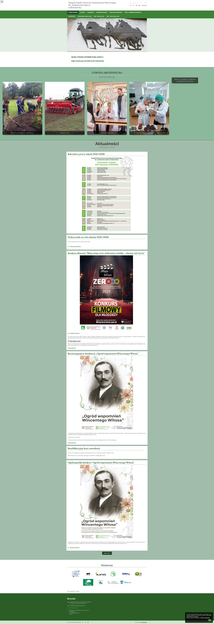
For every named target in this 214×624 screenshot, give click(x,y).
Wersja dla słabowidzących (74, 622)
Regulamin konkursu (74, 333)
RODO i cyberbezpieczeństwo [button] (133, 12)
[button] (136, 5)
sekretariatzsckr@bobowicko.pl (76, 605)
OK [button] (209, 620)
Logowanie (144, 5)
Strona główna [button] (72, 12)
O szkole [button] (82, 12)
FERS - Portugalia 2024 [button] (112, 16)
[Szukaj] (146, 3)
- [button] (86, 622)
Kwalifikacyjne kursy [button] (116, 12)
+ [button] (131, 5)
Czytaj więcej (107, 553)
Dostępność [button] (71, 16)
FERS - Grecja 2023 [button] (99, 16)
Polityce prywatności (205, 617)
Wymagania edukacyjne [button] (84, 16)
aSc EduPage (144, 622)
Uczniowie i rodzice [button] (101, 12)
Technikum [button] (90, 12)
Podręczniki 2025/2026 (75, 246)
